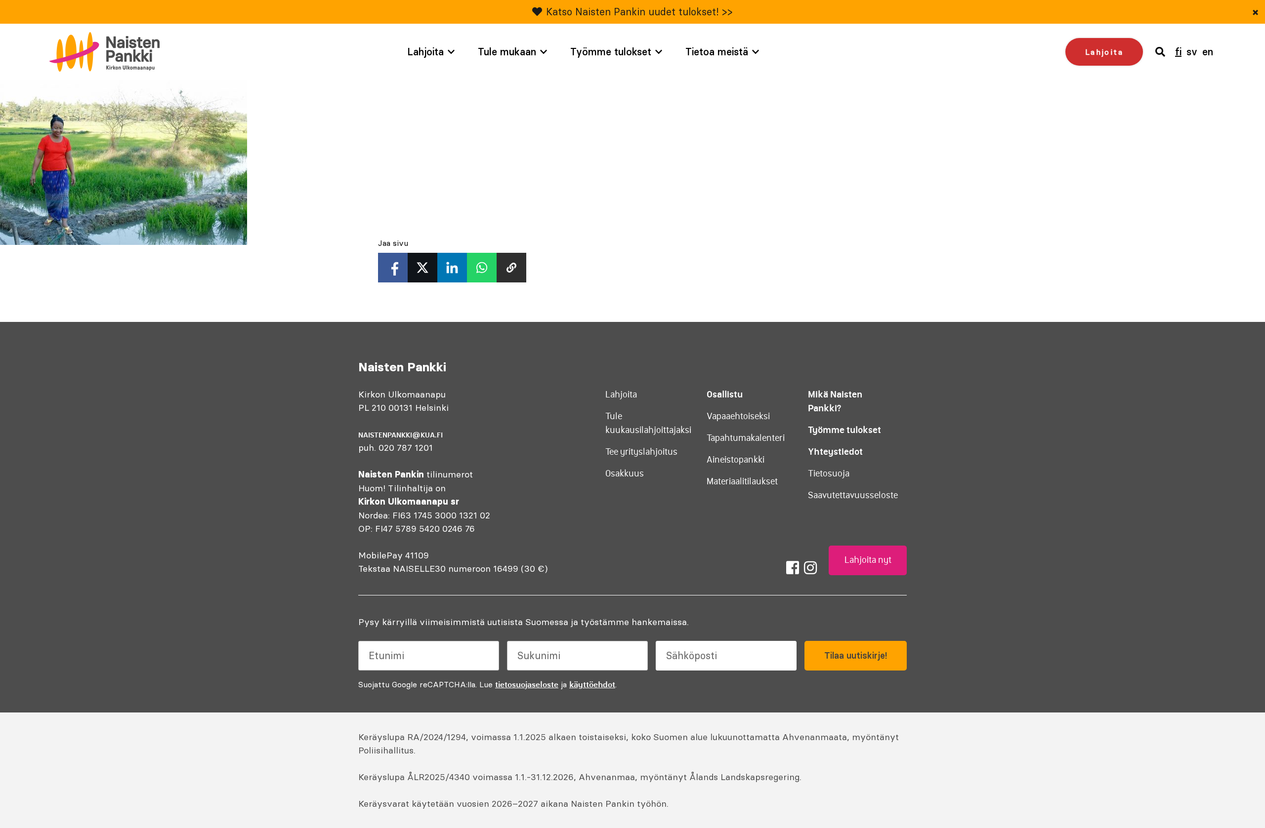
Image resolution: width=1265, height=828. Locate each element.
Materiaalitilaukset (742, 481)
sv (1191, 51)
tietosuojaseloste (526, 684)
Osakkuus (624, 473)
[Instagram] (810, 567)
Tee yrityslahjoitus (641, 451)
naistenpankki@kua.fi (400, 435)
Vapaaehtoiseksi (738, 416)
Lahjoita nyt (867, 559)
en (1207, 51)
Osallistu (725, 394)
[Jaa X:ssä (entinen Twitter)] (422, 267)
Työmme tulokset (610, 51)
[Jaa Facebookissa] (393, 267)
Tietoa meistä (716, 51)
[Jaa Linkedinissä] (452, 267)
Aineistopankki (735, 459)
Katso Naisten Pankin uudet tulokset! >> (639, 11)
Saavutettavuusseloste (853, 495)
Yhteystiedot (835, 451)
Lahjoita (425, 51)
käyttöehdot (592, 684)
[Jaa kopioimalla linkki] (511, 267)
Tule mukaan (507, 51)
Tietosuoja (828, 473)
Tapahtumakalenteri (746, 438)
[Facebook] (792, 567)
